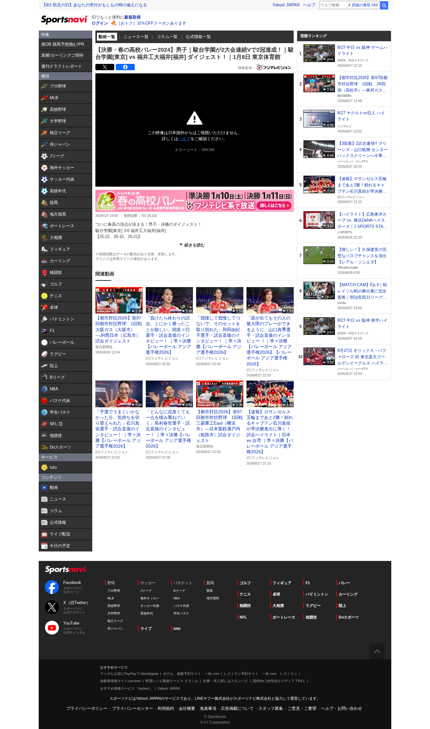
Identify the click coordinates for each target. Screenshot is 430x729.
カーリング (348, 594)
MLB (110, 598)
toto (176, 628)
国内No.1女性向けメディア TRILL (279, 681)
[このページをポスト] (104, 67)
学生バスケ (181, 613)
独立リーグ (115, 621)
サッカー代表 (149, 606)
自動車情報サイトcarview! (120, 681)
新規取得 (132, 17)
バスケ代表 (181, 606)
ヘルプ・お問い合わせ (341, 708)
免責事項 (208, 708)
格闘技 (245, 605)
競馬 (210, 590)
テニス (245, 594)
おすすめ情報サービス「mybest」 (126, 688)
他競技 (311, 617)
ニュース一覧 (136, 36)
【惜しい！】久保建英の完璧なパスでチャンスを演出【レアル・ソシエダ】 (362, 255)
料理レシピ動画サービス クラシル (171, 681)
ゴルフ (245, 583)
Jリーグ (145, 590)
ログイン (100, 23)
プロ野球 (113, 590)
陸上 (342, 605)
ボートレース (284, 617)
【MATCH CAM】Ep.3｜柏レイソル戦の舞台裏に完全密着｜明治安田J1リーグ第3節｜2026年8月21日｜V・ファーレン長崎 (362, 297)
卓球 (276, 594)
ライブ (146, 628)
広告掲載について (237, 708)
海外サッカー (149, 598)
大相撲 (278, 605)
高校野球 (113, 606)
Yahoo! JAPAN (285, 5)
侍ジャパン (115, 628)
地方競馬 (213, 598)
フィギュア (282, 583)
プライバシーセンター (132, 708)
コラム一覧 (167, 36)
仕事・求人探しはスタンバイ (225, 681)
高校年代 (146, 613)
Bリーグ (179, 590)
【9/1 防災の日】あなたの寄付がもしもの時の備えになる (94, 5)
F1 (308, 583)
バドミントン (317, 594)
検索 (384, 5)
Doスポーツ (349, 617)
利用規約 (166, 708)
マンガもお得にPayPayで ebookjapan (129, 673)
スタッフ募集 (270, 708)
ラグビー (313, 605)
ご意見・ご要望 (302, 708)
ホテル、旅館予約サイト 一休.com (191, 673)
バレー (344, 583)
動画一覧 (107, 36)
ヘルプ (309, 5)
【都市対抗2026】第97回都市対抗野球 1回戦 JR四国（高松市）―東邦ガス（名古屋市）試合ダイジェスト (362, 90)
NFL (243, 617)
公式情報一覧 (198, 36)
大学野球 (113, 613)
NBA (176, 598)
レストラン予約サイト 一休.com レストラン (260, 673)
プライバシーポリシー (86, 708)
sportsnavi (65, 570)
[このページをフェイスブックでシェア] (125, 67)
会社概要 (187, 708)
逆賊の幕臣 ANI (365, 5)
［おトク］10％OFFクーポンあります (151, 23)
